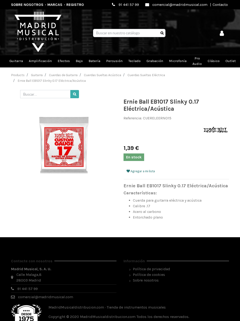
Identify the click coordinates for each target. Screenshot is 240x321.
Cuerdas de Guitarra (63, 75)
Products (18, 75)
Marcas (54, 4)
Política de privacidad (151, 269)
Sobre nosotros (27, 4)
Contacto (220, 4)
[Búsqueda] (162, 33)
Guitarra (37, 75)
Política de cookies (149, 274)
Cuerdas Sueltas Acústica (102, 75)
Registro (75, 4)
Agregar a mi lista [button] (142, 171)
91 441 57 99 (129, 4)
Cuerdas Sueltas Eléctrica (146, 75)
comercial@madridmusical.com (179, 4)
